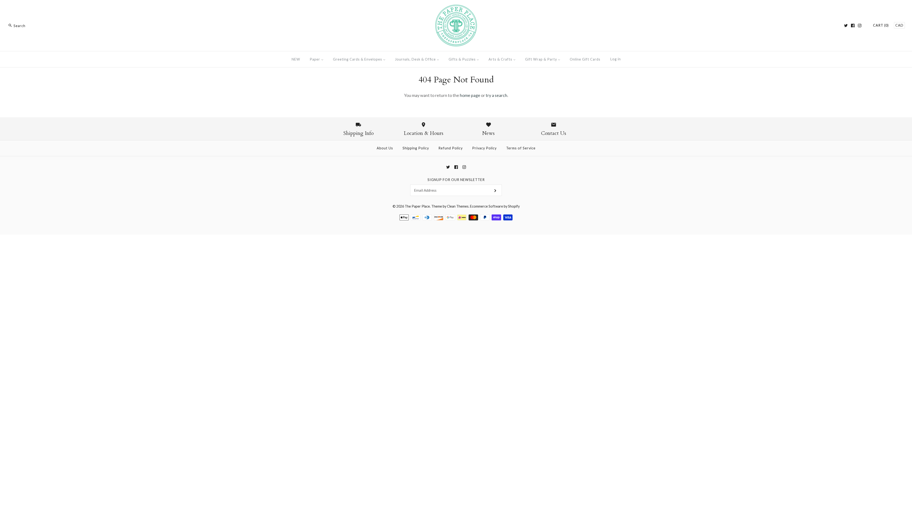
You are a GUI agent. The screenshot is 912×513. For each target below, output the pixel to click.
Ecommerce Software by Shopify (495, 206)
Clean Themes (458, 206)
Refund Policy (450, 148)
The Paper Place (417, 206)
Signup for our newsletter (456, 180)
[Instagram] (859, 25)
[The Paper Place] (456, 8)
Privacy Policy (484, 148)
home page (470, 95)
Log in (615, 59)
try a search (496, 95)
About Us (385, 148)
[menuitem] (296, 59)
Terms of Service (521, 148)
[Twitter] (846, 25)
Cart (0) (881, 25)
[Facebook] (853, 25)
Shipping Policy (416, 148)
